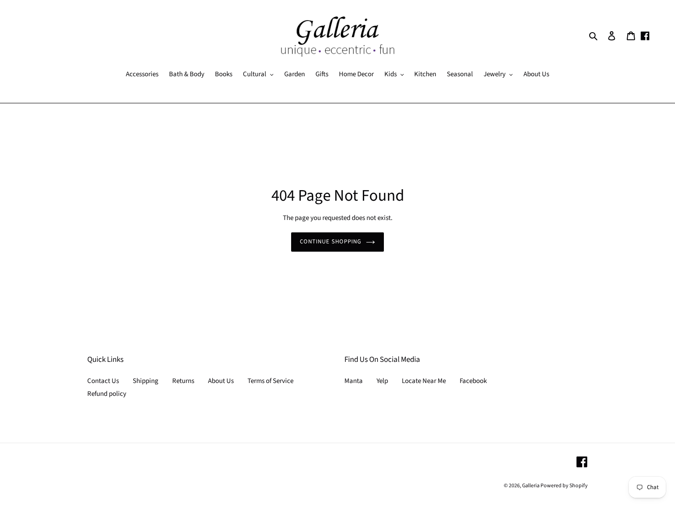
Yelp (382, 381)
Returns (183, 381)
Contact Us (103, 381)
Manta (353, 381)
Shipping (145, 381)
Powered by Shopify (564, 486)
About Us (221, 381)
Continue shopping (331, 241)
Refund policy (106, 394)
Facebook (473, 381)
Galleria (531, 486)
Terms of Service (270, 381)
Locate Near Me (424, 381)
